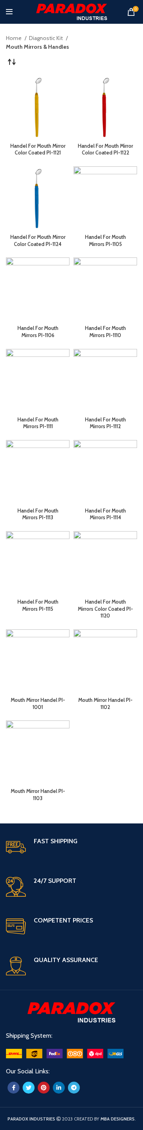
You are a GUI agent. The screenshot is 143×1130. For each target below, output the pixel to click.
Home (14, 38)
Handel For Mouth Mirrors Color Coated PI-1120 (105, 609)
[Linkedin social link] (59, 1088)
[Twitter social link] (29, 1088)
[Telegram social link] (74, 1088)
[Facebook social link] (13, 1088)
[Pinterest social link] (44, 1088)
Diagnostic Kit (46, 38)
